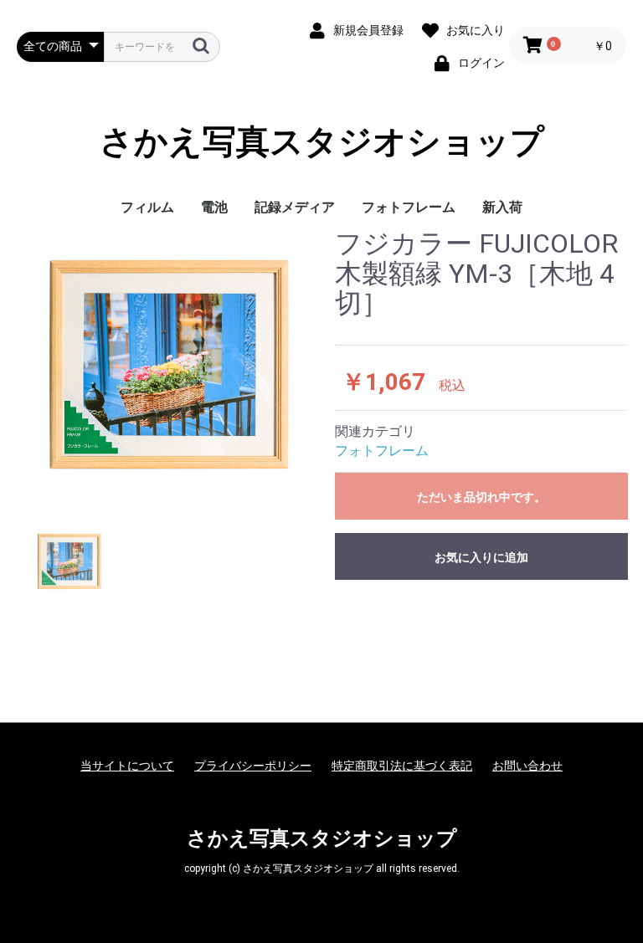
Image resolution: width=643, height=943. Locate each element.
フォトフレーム (408, 207)
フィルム (147, 207)
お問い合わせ (527, 765)
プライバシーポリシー (252, 765)
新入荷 (502, 207)
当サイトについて (127, 765)
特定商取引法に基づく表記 (402, 765)
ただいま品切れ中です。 (481, 497)
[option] (169, 364)
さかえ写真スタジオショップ (322, 142)
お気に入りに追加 (481, 557)
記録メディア (295, 207)
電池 (214, 207)
